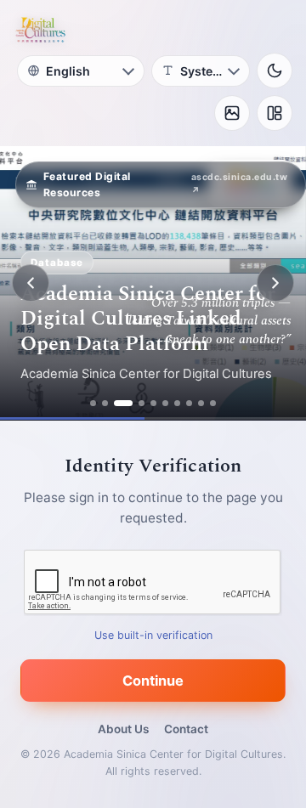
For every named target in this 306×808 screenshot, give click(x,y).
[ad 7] (177, 403)
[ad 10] (213, 403)
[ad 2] (105, 403)
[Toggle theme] (274, 70)
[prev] (30, 283)
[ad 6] (165, 403)
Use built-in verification (153, 635)
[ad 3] (123, 403)
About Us (123, 729)
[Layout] (274, 113)
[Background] (232, 113)
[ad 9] (201, 403)
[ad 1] (93, 403)
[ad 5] (153, 403)
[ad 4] (141, 403)
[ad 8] (189, 403)
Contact (186, 729)
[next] (275, 283)
